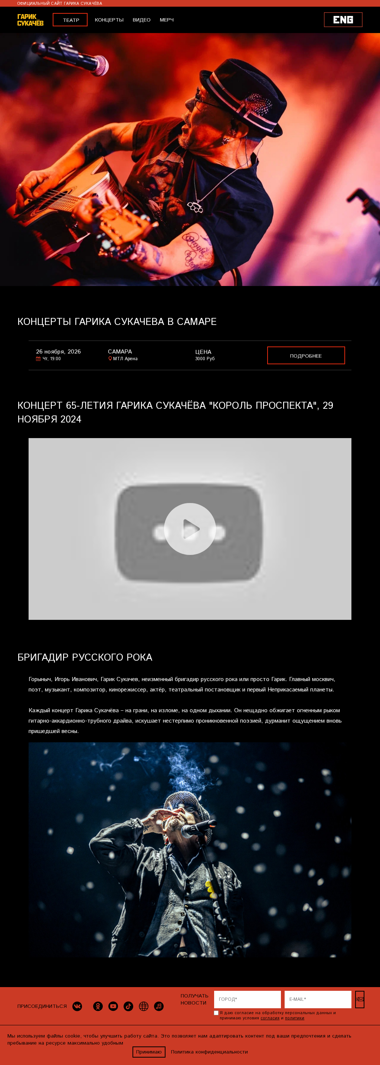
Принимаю (149, 1052)
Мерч (167, 20)
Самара (120, 352)
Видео (142, 20)
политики (294, 1018)
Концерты (109, 20)
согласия (270, 1018)
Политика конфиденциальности (209, 1052)
